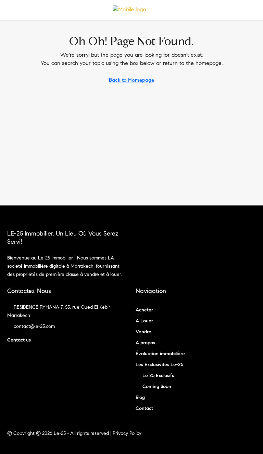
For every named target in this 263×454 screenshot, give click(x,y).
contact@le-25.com (34, 326)
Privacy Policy (127, 433)
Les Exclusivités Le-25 (159, 365)
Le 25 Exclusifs (158, 375)
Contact (144, 408)
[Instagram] (250, 437)
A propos (145, 343)
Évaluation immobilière (160, 354)
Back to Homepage (131, 80)
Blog (140, 397)
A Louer (144, 321)
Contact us (19, 340)
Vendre (143, 332)
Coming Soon (156, 386)
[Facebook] (238, 437)
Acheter (144, 310)
